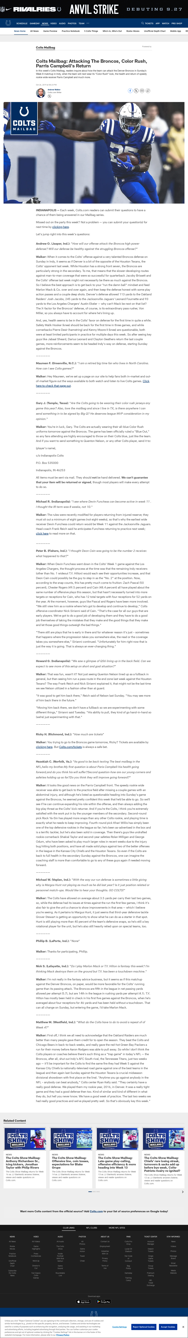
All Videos (36, 1241)
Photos (82, 1237)
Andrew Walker (54, 90)
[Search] (142, 23)
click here (42, 533)
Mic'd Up (36, 1261)
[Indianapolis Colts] (94, 1315)
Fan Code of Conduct (128, 1258)
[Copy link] (148, 90)
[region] (94, 1327)
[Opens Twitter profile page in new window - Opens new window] (49, 96)
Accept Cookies (168, 1327)
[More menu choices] (88, 23)
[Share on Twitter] (136, 92)
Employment (105, 1246)
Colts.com (96, 1211)
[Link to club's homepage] (8, 23)
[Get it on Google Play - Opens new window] (103, 1303)
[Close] (183, 1327)
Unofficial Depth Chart (12, 1263)
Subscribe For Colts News (12, 1273)
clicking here (60, 226)
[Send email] (142, 92)
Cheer (82, 1261)
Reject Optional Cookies (144, 1327)
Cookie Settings (119, 1327)
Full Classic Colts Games (36, 1275)
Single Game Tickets (150, 1258)
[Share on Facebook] (130, 92)
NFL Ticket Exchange (151, 1282)
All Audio (60, 1241)
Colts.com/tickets (70, 747)
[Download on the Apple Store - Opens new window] (83, 1301)
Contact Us (105, 1241)
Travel (82, 1256)
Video (36, 1237)
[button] (90, 1192)
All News (12, 1241)
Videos (173, 1246)
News (12, 1237)
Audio (60, 1237)
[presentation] (183, 1192)
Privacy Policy (62, 1335)
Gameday (128, 1273)
